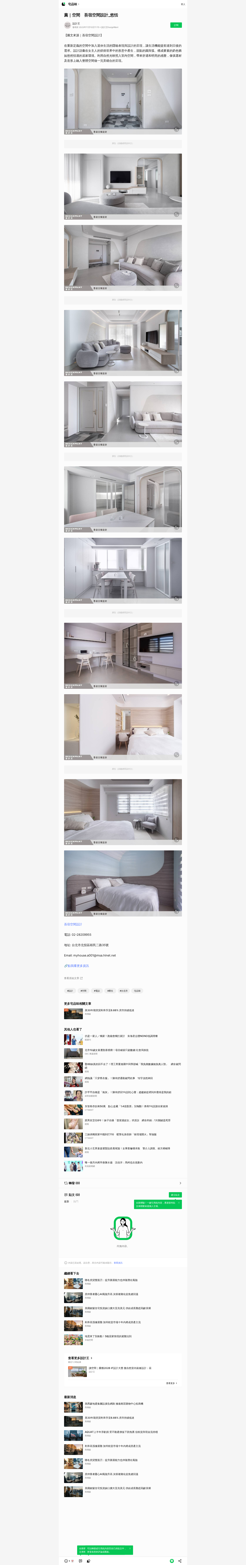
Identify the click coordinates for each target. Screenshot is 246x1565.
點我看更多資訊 (78, 966)
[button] (69, 1561)
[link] (80, 1561)
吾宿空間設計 (73, 924)
